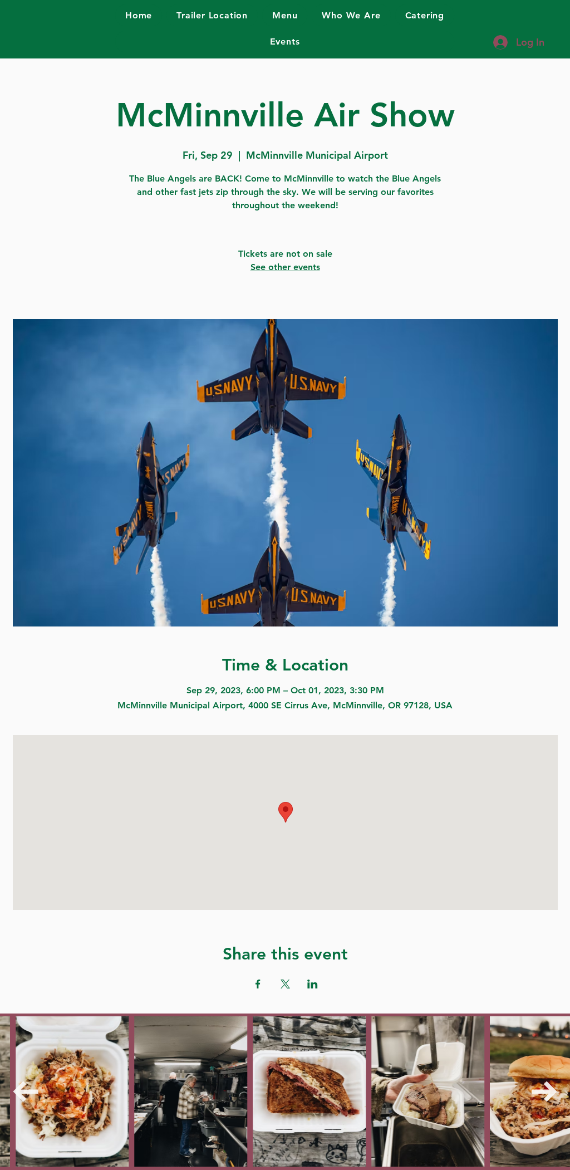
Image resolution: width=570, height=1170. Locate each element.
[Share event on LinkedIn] (312, 984)
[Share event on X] (285, 984)
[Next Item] (544, 1091)
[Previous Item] (25, 1091)
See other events (285, 267)
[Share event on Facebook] (258, 984)
